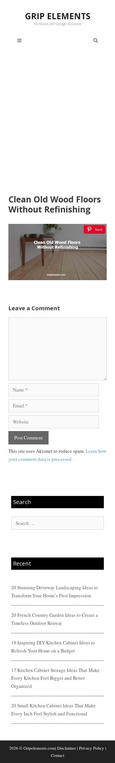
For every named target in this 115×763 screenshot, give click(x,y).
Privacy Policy (91, 748)
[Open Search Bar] (95, 40)
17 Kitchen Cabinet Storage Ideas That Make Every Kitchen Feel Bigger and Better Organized (55, 678)
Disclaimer (66, 748)
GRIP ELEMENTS (57, 16)
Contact (57, 755)
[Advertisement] (57, 123)
